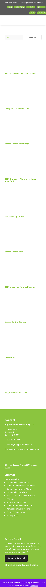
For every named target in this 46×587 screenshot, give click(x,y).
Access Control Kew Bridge (17, 143)
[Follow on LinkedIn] (12, 457)
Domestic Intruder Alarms (18, 508)
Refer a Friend (16, 558)
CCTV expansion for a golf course (20, 287)
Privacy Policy (13, 515)
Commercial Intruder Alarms (19, 489)
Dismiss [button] (34, 585)
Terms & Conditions (16, 512)
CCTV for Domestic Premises (20, 505)
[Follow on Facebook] (7, 457)
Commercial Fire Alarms (17, 492)
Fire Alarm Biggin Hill (14, 216)
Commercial (31, 37)
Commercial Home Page (18, 482)
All (8, 37)
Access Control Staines (15, 322)
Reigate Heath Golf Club (16, 392)
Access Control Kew (14, 251)
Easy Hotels (10, 357)
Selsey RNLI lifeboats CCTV (17, 108)
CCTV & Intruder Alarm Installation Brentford (20, 180)
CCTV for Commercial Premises (21, 485)
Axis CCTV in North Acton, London (20, 73)
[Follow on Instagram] (17, 457)
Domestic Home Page (16, 502)
